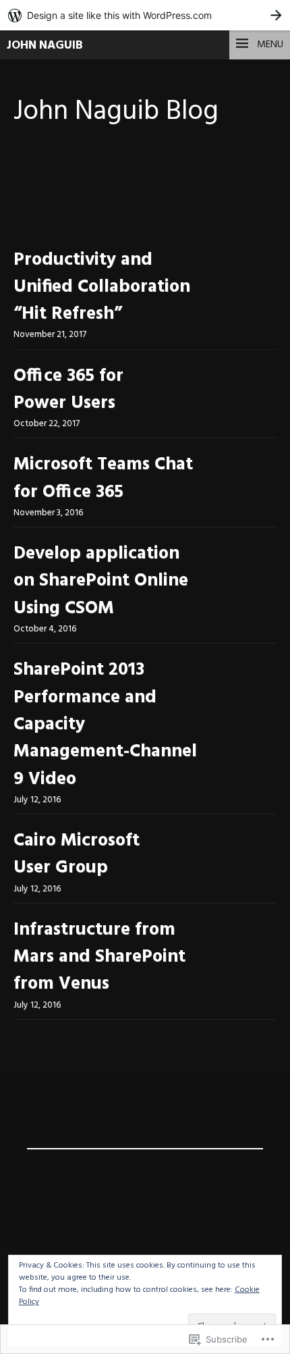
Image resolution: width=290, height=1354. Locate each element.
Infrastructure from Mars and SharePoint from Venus (99, 957)
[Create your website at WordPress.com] (145, 15)
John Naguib (45, 45)
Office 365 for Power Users (68, 390)
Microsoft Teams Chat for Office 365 (103, 478)
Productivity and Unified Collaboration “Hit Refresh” (101, 288)
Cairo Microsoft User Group (76, 855)
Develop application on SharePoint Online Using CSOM (100, 581)
